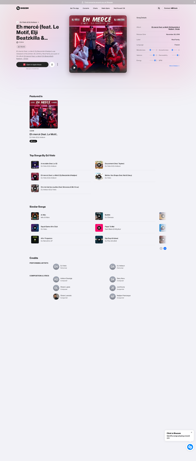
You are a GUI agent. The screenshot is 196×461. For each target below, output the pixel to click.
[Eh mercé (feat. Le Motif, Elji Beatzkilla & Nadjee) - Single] (44, 121)
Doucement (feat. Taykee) (114, 164)
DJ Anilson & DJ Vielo (48, 190)
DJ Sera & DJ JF (47, 241)
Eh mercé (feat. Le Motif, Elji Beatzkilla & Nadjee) (59, 175)
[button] (194, 2)
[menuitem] (74, 8)
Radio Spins (106, 8)
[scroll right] (165, 248)
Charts (95, 8)
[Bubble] (99, 216)
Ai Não (43, 215)
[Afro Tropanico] (35, 240)
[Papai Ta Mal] (99, 228)
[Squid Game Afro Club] (35, 228)
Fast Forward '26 (119, 8)
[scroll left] (161, 248)
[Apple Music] (33, 141)
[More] (87, 164)
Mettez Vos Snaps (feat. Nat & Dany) (118, 175)
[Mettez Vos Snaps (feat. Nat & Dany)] (124, 176)
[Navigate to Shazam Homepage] (22, 8)
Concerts (86, 8)
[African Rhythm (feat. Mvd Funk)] (163, 216)
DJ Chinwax (109, 217)
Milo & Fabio (45, 217)
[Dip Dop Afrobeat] (99, 240)
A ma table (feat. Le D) (49, 164)
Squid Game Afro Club (49, 227)
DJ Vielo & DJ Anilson (48, 166)
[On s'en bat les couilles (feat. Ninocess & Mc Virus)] (60, 188)
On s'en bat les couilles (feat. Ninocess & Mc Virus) (60, 187)
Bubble (107, 215)
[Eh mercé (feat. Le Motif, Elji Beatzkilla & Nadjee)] (74, 68)
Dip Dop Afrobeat (111, 238)
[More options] (57, 64)
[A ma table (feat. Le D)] (60, 164)
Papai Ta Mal (109, 227)
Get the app (74, 8)
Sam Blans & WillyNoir (113, 229)
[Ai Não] (35, 216)
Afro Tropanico (46, 238)
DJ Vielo (108, 178)
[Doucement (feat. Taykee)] (124, 164)
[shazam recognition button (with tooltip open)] (190, 447)
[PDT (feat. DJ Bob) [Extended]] (163, 240)
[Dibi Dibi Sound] (163, 228)
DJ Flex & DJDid (111, 241)
